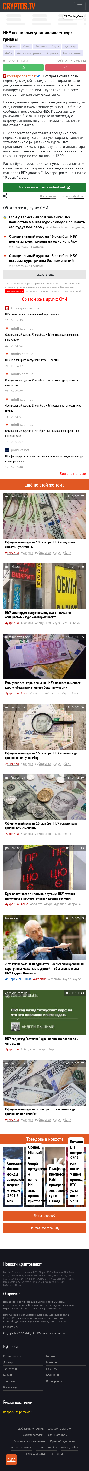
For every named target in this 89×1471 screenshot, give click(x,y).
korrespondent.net (26, 308)
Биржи (7, 1375)
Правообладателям (62, 1441)
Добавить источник (31, 1428)
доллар (71, 46)
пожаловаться (14, 291)
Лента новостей (44, 1215)
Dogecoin (26, 1281)
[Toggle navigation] (80, 6)
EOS (35, 1272)
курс (56, 46)
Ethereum (17, 1272)
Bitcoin (7, 1272)
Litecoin (27, 1272)
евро (73, 904)
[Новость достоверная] (23, 67)
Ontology (15, 1281)
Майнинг (52, 1362)
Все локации (11, 1387)
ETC (70, 1275)
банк (67, 552)
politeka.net (20, 450)
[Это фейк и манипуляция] (65, 67)
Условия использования (29, 1441)
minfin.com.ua (22, 328)
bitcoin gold (49, 1281)
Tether (42, 1275)
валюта (42, 46)
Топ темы (9, 1381)
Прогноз (51, 1368)
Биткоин (51, 1356)
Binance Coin (36, 1278)
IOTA (5, 1275)
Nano (18, 1285)
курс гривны (73, 53)
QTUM (60, 1281)
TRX (66, 1272)
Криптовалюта (12, 1356)
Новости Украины (30, 53)
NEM (56, 1275)
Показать (9, 1327)
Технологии (10, 1368)
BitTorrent (8, 1285)
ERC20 (63, 1275)
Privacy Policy (69, 1447)
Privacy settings (36, 1453)
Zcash (72, 1272)
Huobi (70, 1278)
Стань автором (57, 1435)
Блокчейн (52, 1375)
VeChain (13, 1278)
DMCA (11, 1459)
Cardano (61, 1278)
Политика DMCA (21, 1447)
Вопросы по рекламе (16, 1412)
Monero (58, 1272)
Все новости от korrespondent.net (62, 196)
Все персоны (54, 1381)
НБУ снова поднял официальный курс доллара (32, 314)
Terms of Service (46, 1447)
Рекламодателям (32, 1435)
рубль (79, 623)
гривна (53, 53)
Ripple (42, 1272)
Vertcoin (23, 1278)
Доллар (8, 1362)
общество (44, 552)
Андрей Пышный (19, 979)
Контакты (56, 1453)
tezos (6, 1281)
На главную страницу (44, 1227)
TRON (50, 1272)
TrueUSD (37, 1281)
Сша (27, 46)
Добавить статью (59, 1428)
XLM (5, 1278)
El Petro (14, 1275)
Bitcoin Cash (31, 1275)
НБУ (9, 53)
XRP (21, 1275)
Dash (49, 1275)
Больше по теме (73, 473)
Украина (12, 46)
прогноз (56, 1049)
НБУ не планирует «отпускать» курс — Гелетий (32, 360)
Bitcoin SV (49, 1278)
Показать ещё (44, 274)
